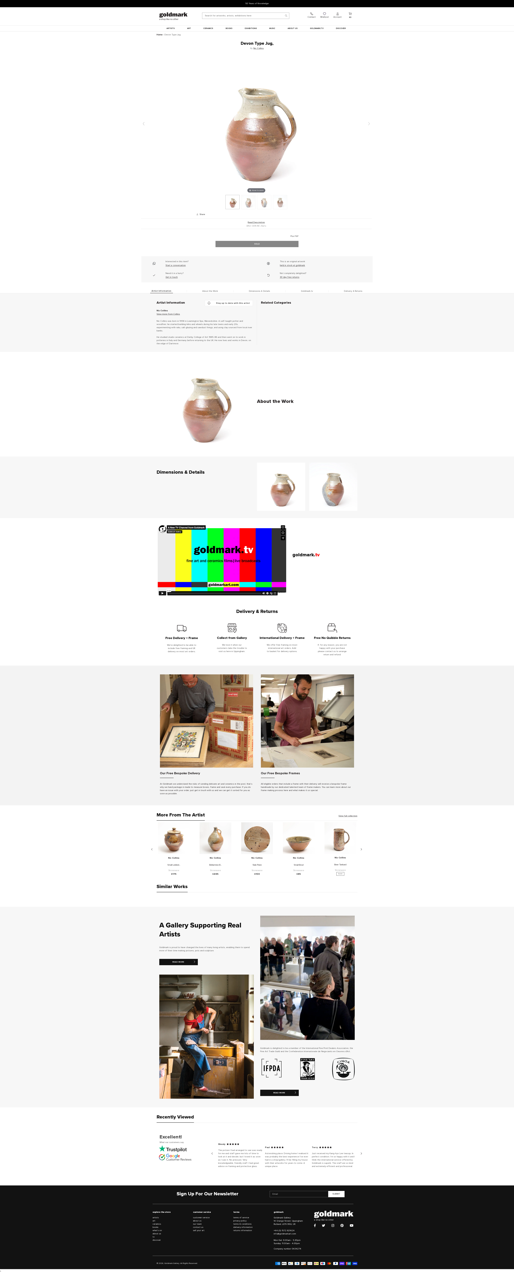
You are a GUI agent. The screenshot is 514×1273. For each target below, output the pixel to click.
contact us (198, 1227)
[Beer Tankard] (340, 838)
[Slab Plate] (257, 838)
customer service (201, 1218)
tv (153, 1237)
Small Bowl (299, 865)
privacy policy (239, 1221)
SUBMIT (336, 1194)
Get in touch (172, 277)
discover (157, 1240)
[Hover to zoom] (256, 125)
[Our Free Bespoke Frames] (307, 721)
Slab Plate (257, 865)
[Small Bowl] (299, 838)
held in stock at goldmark (292, 265)
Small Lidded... (173, 865)
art (154, 1221)
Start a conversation (176, 265)
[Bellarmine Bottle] (215, 838)
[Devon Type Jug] (232, 202)
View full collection (348, 816)
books (155, 1227)
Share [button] (202, 214)
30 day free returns (289, 277)
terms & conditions (242, 1224)
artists (156, 1218)
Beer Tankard (340, 865)
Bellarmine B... (215, 865)
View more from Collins (168, 314)
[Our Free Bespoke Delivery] (206, 721)
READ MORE (178, 962)
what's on (157, 1230)
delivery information (243, 1227)
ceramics (157, 1224)
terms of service (241, 1218)
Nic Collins (258, 48)
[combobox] (245, 16)
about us (157, 1234)
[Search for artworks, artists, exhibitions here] (286, 16)
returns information (242, 1230)
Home (159, 35)
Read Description (256, 222)
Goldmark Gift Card (257, 3)
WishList (324, 17)
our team (197, 1224)
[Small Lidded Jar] (174, 838)
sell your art (199, 1230)
